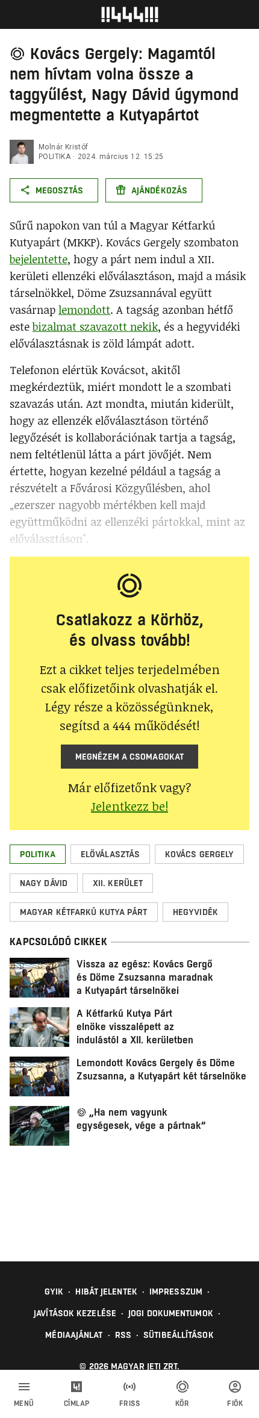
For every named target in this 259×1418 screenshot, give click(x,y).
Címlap (77, 1403)
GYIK (54, 1291)
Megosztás (59, 190)
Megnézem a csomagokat (129, 756)
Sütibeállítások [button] (178, 1335)
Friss (129, 1403)
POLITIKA (54, 156)
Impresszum (175, 1291)
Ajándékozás (159, 190)
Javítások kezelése (75, 1313)
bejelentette (38, 259)
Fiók (235, 1403)
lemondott (84, 309)
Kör (182, 1403)
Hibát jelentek (106, 1291)
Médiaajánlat (73, 1335)
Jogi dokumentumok (170, 1313)
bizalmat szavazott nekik (95, 326)
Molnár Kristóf (64, 147)
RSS (123, 1335)
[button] (38, 854)
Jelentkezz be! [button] (129, 806)
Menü (24, 1403)
